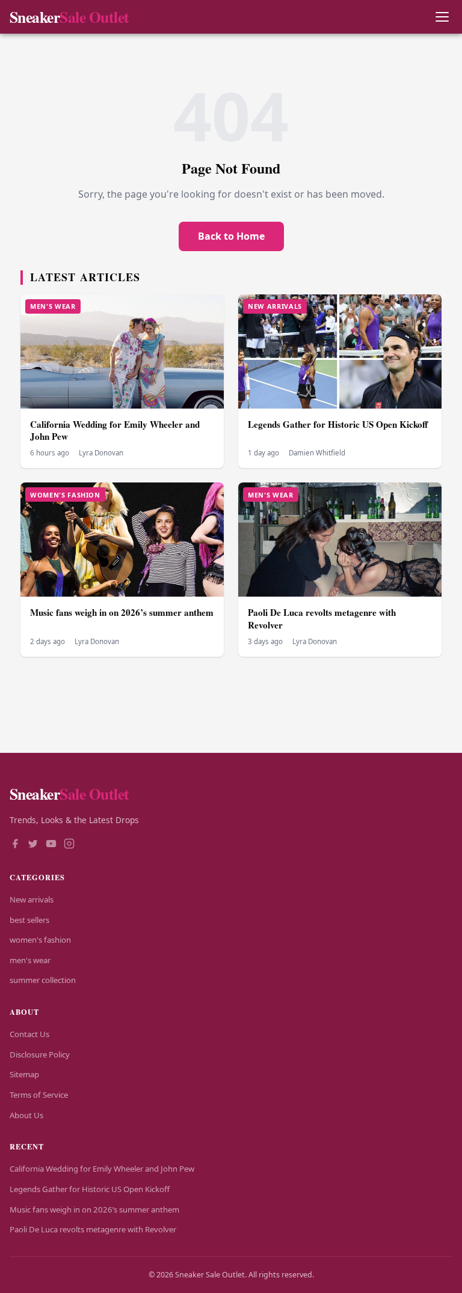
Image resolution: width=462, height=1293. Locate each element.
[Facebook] (15, 844)
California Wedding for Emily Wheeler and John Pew (115, 430)
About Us (26, 1115)
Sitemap (24, 1074)
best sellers (29, 919)
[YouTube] (51, 844)
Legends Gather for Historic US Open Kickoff (338, 424)
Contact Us (29, 1034)
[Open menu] (441, 17)
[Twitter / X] (33, 844)
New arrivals (32, 899)
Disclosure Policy (40, 1054)
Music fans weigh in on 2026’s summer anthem (122, 612)
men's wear (30, 960)
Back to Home (231, 236)
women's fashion (40, 939)
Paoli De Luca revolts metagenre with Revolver (322, 618)
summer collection (43, 980)
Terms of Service (39, 1094)
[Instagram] (69, 844)
